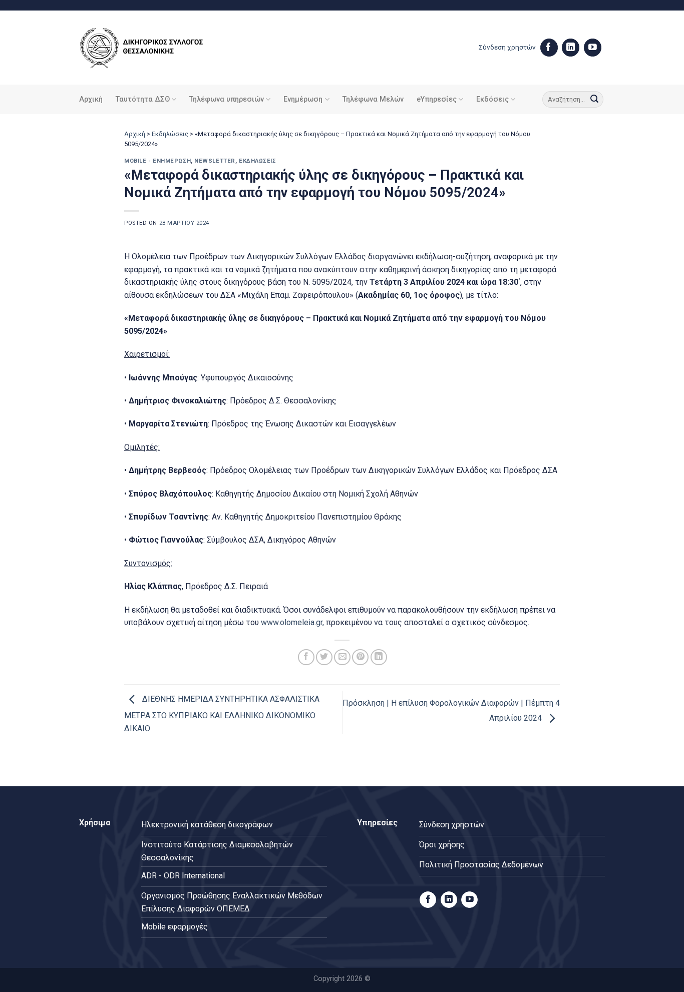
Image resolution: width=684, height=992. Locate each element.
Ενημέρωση (302, 99)
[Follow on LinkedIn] (570, 48)
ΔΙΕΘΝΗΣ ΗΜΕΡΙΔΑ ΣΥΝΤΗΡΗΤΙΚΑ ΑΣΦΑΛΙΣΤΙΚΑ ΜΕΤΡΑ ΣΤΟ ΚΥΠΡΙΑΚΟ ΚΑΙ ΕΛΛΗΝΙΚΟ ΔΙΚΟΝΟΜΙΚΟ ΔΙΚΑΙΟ (221, 713)
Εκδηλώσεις (170, 134)
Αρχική (91, 99)
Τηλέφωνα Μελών (373, 99)
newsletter (214, 161)
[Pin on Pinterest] (360, 657)
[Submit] (594, 99)
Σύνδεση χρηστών (507, 47)
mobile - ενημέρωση (157, 161)
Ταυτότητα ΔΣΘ (143, 99)
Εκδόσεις (492, 99)
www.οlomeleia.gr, (291, 622)
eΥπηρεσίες (437, 99)
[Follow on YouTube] (592, 48)
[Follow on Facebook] (549, 48)
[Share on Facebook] (306, 657)
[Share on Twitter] (324, 657)
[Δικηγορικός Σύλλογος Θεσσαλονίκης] (154, 48)
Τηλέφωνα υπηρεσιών (226, 99)
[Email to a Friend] (342, 657)
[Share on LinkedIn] (379, 657)
